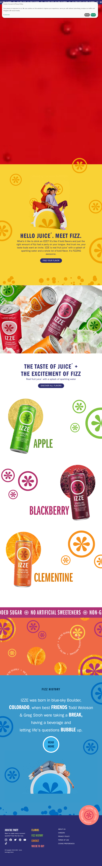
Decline (87, 15)
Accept (93, 15)
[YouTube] (25, 840)
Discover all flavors (51, 385)
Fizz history (37, 835)
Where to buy (37, 846)
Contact (35, 841)
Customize (6, 15)
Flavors (35, 830)
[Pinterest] (20, 840)
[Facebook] (11, 840)
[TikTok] (6, 843)
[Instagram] (6, 840)
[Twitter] (15, 840)
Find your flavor (51, 260)
